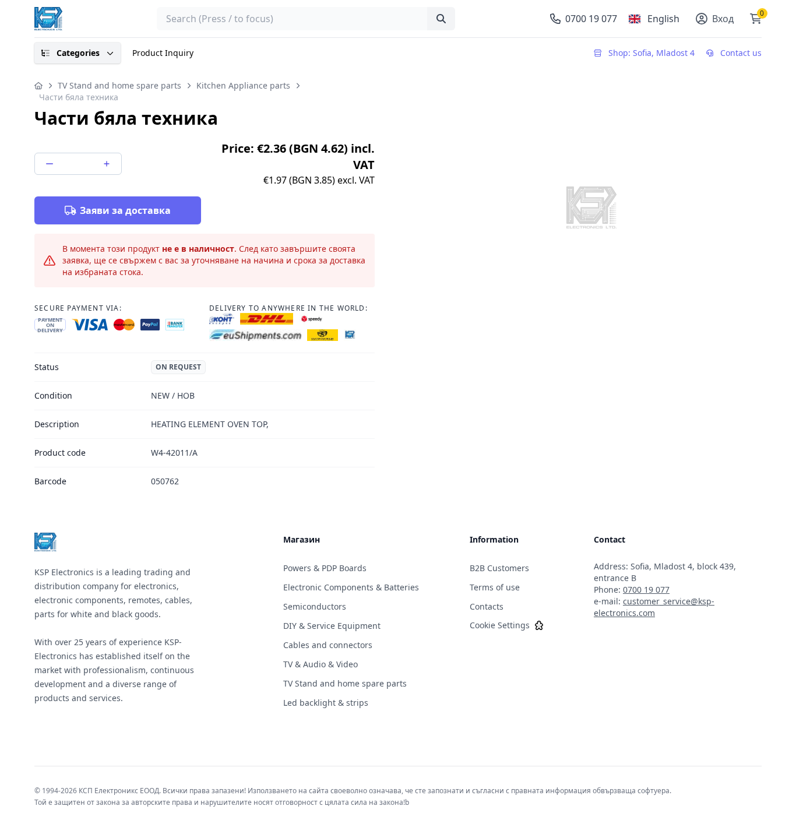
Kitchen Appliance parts (243, 85)
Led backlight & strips (325, 702)
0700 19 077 (646, 589)
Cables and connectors (327, 644)
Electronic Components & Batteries (351, 587)
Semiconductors (314, 606)
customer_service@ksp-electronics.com (654, 607)
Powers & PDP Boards (325, 567)
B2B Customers (499, 567)
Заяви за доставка (125, 210)
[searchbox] (306, 18)
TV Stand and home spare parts (119, 85)
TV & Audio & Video (320, 664)
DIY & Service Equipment (332, 625)
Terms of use (495, 587)
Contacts (486, 606)
